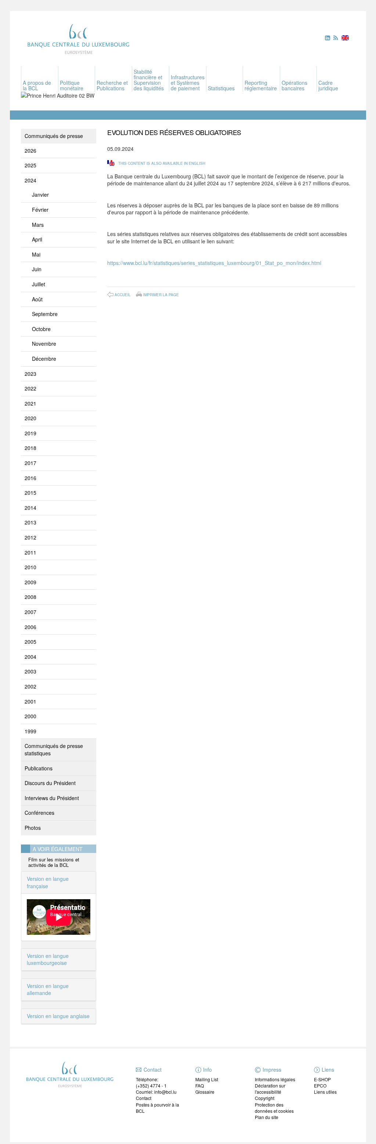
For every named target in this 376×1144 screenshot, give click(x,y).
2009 (30, 582)
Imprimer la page (161, 294)
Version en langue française (48, 882)
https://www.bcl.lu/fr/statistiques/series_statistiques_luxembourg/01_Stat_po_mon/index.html (214, 262)
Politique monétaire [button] (71, 85)
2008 (30, 596)
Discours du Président (50, 783)
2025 (30, 165)
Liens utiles (325, 1092)
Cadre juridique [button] (328, 85)
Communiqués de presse (54, 135)
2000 (30, 716)
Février (40, 209)
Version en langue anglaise (58, 1016)
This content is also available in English (161, 163)
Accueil (123, 294)
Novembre (44, 343)
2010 (30, 567)
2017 (30, 462)
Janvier (40, 194)
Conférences (39, 812)
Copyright (264, 1098)
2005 (30, 641)
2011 (30, 552)
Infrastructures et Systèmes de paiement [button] (188, 82)
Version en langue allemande (48, 989)
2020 (30, 418)
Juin (36, 269)
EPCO (320, 1085)
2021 (30, 403)
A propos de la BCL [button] (37, 85)
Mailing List (206, 1079)
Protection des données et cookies (274, 1107)
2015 (30, 492)
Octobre (41, 329)
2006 (30, 627)
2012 (30, 537)
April (37, 239)
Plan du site (266, 1117)
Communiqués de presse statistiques (54, 749)
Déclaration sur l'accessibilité (270, 1088)
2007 (30, 611)
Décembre (44, 358)
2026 (30, 150)
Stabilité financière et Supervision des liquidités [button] (149, 80)
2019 (30, 433)
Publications (39, 768)
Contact (143, 1098)
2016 (30, 478)
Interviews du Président (52, 798)
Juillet (38, 284)
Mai (36, 254)
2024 (30, 180)
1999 (30, 731)
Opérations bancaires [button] (294, 85)
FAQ (199, 1085)
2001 (30, 701)
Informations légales (275, 1079)
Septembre (45, 313)
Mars (38, 224)
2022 (30, 388)
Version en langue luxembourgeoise (48, 959)
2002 (30, 686)
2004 (30, 656)
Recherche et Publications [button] (112, 85)
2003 (30, 671)
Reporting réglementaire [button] (261, 85)
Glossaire (204, 1092)
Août (37, 299)
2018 (30, 447)
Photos (33, 827)
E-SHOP (322, 1079)
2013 (30, 522)
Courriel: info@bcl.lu (156, 1092)
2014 (30, 507)
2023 (30, 373)
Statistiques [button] (221, 88)
